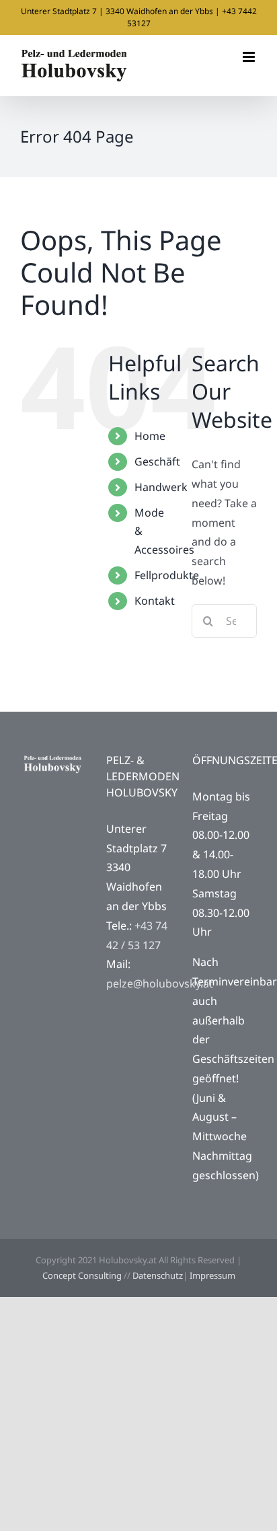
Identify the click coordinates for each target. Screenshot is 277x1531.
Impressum (212, 1275)
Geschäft (157, 461)
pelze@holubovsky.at (159, 983)
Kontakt (154, 600)
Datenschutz (157, 1275)
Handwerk (161, 487)
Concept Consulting (82, 1275)
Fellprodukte (166, 575)
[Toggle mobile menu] (250, 57)
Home (149, 435)
